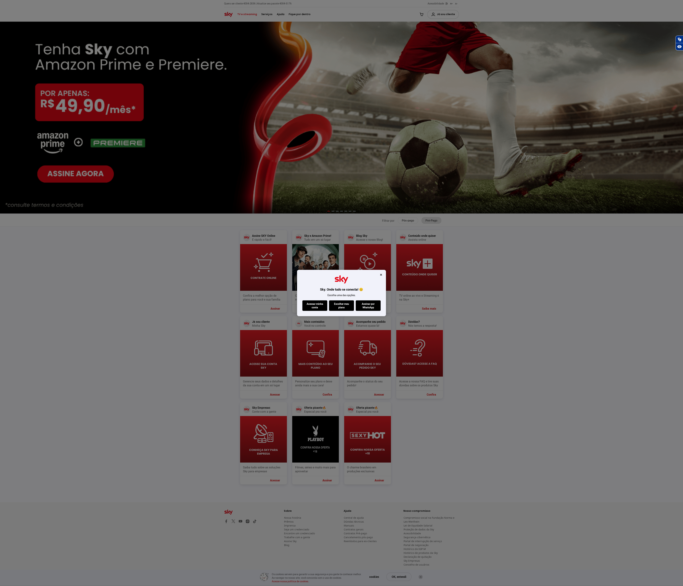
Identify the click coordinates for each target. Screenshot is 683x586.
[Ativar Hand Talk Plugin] (679, 39)
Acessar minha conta (315, 305)
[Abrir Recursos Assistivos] (679, 46)
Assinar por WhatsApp (368, 305)
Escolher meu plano (341, 305)
